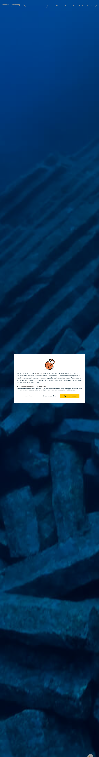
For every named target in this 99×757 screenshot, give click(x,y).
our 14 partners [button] (39, 373)
